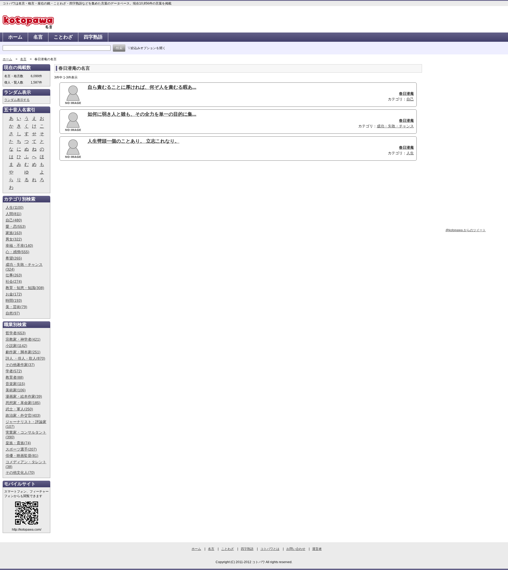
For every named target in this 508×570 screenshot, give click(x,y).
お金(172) (14, 294)
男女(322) (14, 239)
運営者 (317, 549)
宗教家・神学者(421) (23, 339)
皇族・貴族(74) (18, 443)
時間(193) (14, 300)
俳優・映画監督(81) (22, 455)
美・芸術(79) (16, 307)
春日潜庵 (406, 93)
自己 (410, 99)
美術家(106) (16, 390)
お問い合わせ (295, 549)
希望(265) (14, 258)
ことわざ (63, 37)
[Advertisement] (98, 206)
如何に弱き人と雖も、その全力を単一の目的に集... (142, 114)
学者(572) (14, 371)
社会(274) (14, 281)
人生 (410, 153)
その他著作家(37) (20, 365)
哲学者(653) (16, 333)
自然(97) (13, 313)
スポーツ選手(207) (21, 449)
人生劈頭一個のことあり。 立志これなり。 (133, 141)
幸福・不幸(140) (19, 245)
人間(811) (13, 214)
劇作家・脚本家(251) (23, 352)
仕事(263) (14, 275)
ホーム (15, 37)
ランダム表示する (17, 100)
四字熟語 (93, 37)
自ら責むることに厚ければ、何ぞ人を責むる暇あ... (142, 87)
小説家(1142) (16, 346)
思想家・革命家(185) (23, 403)
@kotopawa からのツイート (466, 230)
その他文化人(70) (20, 472)
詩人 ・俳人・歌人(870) (25, 358)
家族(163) (14, 233)
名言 (38, 37)
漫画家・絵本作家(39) (24, 396)
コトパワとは (269, 549)
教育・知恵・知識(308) (25, 288)
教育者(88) (15, 377)
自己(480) (14, 220)
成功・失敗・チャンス (395, 126)
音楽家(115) (15, 384)
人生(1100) (15, 207)
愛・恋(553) (16, 226)
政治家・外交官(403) (23, 415)
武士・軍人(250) (19, 409)
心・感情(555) (17, 252)
